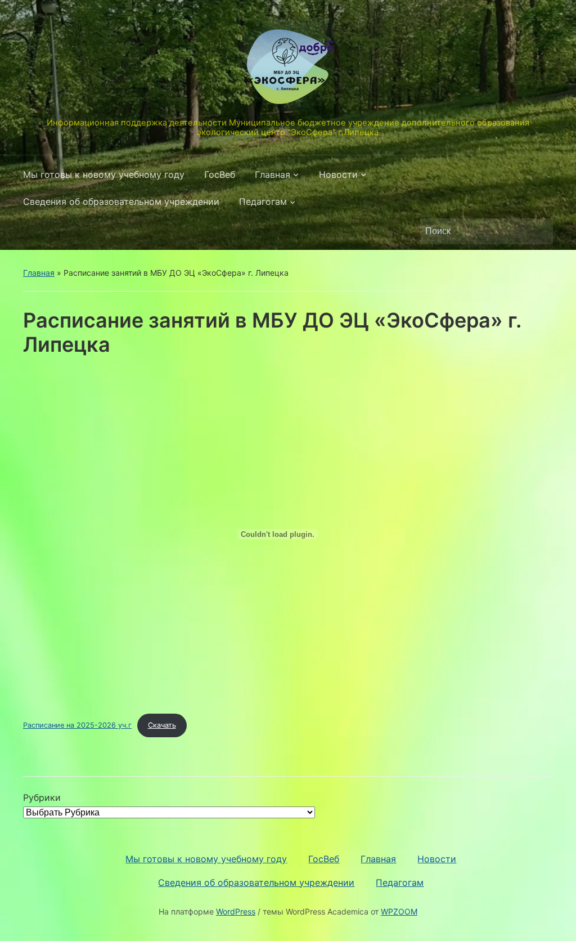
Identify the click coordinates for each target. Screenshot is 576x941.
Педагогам (263, 201)
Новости (338, 174)
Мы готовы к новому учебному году (103, 174)
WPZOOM (399, 911)
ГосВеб (219, 174)
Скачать (162, 725)
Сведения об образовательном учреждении (121, 201)
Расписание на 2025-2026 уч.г (77, 725)
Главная (272, 174)
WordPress (235, 911)
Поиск (538, 231)
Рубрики (42, 797)
